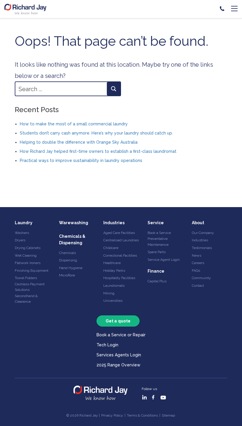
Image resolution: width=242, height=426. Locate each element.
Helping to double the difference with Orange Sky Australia (79, 142)
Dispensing (68, 260)
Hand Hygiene (70, 268)
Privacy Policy (112, 415)
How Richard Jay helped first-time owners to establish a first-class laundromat (98, 151)
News (196, 255)
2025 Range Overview (118, 365)
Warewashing (73, 222)
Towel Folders (26, 278)
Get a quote (118, 320)
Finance (156, 271)
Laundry (23, 222)
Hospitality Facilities (119, 278)
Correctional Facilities (120, 255)
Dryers (20, 240)
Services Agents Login (119, 355)
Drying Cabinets (27, 248)
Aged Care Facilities (119, 233)
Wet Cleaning (26, 255)
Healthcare (112, 263)
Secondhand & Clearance (26, 299)
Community (201, 278)
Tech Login (107, 345)
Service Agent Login (164, 260)
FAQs (196, 270)
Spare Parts (157, 252)
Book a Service (159, 233)
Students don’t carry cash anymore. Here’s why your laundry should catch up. (96, 133)
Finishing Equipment (31, 270)
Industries (114, 222)
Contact (198, 286)
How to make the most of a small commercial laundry (74, 124)
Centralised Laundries (121, 240)
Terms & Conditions (142, 415)
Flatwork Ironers (27, 263)
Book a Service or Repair (121, 334)
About (198, 222)
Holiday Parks (114, 270)
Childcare (110, 248)
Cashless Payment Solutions (30, 287)
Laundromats (114, 286)
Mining (109, 293)
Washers (22, 233)
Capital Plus (157, 281)
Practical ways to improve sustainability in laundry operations (81, 160)
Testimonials (202, 248)
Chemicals (67, 253)
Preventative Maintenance (158, 241)
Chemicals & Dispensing (72, 239)
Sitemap (168, 415)
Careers (198, 263)
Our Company (203, 233)
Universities (112, 301)
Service (156, 222)
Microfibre (67, 275)
